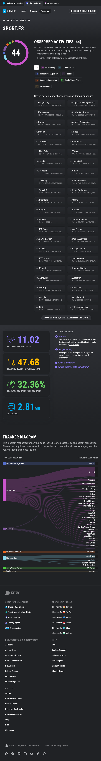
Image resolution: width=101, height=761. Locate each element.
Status (8, 693)
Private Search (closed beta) (20, 612)
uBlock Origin (10, 676)
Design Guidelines (59, 666)
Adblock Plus (10, 650)
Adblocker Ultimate (13, 655)
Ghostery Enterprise (13, 714)
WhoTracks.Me (35, 3)
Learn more (74, 345)
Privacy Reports (11, 704)
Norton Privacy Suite (13, 661)
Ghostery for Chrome (62, 607)
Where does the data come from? (73, 367)
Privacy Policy (56, 746)
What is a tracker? (66, 362)
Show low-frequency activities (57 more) (66, 317)
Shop (7, 719)
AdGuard (9, 645)
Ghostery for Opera (61, 623)
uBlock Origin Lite (12, 682)
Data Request (57, 661)
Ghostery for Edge (61, 628)
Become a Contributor (83, 11)
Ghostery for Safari (61, 617)
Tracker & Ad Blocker (14, 3)
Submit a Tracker (59, 655)
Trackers (33, 11)
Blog (7, 725)
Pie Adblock (10, 666)
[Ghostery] (10, 11)
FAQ (53, 645)
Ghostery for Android (62, 633)
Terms (47, 746)
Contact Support (59, 650)
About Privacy (58, 671)
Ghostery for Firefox (62, 612)
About (23, 11)
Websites (45, 11)
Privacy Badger (11, 671)
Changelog (9, 730)
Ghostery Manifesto (13, 698)
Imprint (65, 746)
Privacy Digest (53, 3)
